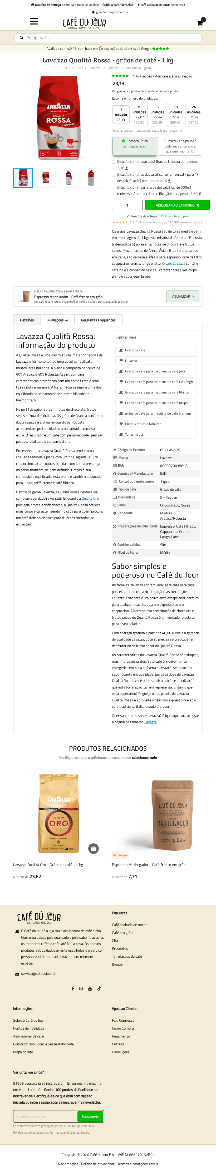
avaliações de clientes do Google (128, 48)
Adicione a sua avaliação (173, 76)
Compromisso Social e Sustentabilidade (43, 1044)
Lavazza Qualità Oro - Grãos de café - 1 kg (48, 864)
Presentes (120, 948)
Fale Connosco (123, 1020)
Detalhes (27, 320)
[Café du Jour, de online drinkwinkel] (108, 22)
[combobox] (108, 37)
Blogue (117, 964)
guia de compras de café (111, 11)
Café (80, 67)
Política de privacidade (28, 1132)
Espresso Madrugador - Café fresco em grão (149, 864)
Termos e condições (63, 1132)
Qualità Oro (90, 498)
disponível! (163, 4)
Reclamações (68, 1164)
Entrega (118, 1044)
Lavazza (95, 67)
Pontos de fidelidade (28, 1028)
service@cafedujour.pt (38, 973)
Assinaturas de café (28, 1036)
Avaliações (57, 320)
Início (66, 67)
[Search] (21, 37)
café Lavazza (175, 263)
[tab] (27, 319)
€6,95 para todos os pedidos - (84, 4)
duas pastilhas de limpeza (160, 161)
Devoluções (121, 1052)
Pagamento (121, 1036)
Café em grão (122, 932)
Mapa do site (23, 1052)
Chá (115, 940)
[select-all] (144, 757)
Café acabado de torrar (129, 924)
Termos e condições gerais (137, 1164)
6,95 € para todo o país (160, 216)
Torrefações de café (127, 956)
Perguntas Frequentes (98, 320)
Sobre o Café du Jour (28, 1020)
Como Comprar (123, 1028)
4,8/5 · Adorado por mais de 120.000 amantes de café (157, 222)
